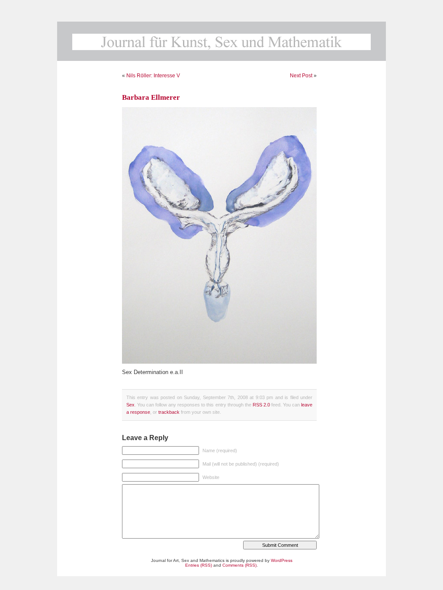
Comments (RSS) (239, 565)
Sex (130, 404)
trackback (169, 412)
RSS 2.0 (261, 404)
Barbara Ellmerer (151, 97)
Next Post (301, 76)
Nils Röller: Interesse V (153, 76)
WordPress (281, 560)
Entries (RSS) (198, 565)
